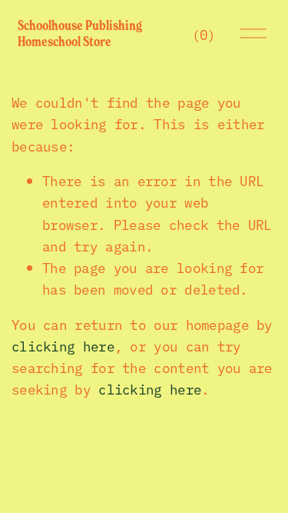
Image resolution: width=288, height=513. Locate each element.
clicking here (63, 345)
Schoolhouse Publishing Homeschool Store (80, 33)
